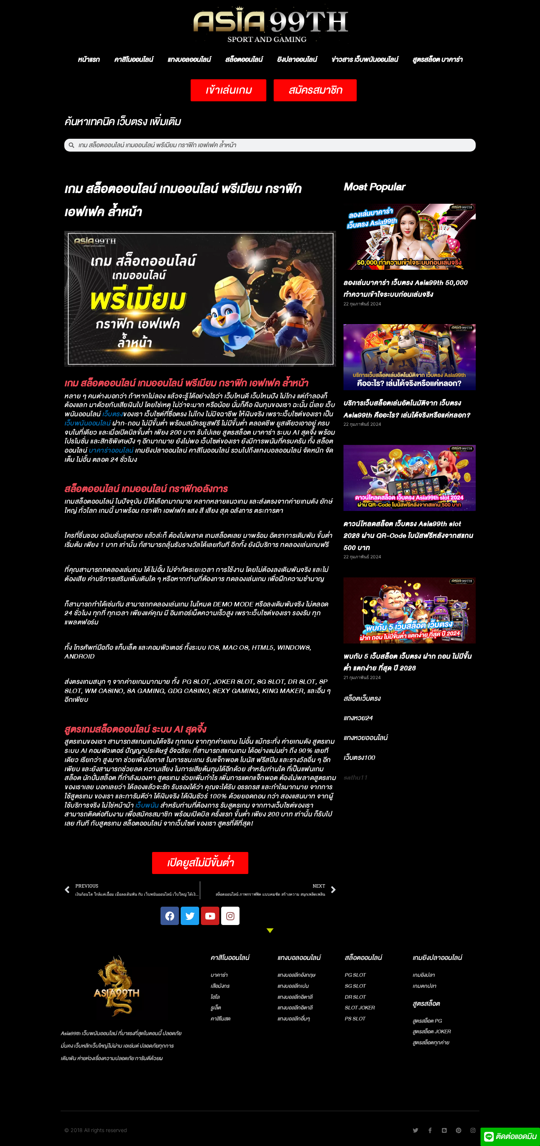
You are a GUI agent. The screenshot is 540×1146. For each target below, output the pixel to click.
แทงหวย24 (357, 718)
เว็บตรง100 (359, 758)
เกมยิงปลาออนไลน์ (437, 958)
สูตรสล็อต (426, 1003)
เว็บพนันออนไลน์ (87, 423)
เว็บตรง (112, 414)
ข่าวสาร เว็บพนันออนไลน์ (364, 59)
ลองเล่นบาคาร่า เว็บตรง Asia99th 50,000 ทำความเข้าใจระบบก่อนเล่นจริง (405, 289)
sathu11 (355, 777)
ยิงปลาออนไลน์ (297, 59)
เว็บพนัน (147, 805)
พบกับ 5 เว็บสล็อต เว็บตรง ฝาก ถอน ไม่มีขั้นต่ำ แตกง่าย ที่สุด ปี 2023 (407, 662)
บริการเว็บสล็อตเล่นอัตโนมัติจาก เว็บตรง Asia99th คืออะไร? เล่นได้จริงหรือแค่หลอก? (406, 409)
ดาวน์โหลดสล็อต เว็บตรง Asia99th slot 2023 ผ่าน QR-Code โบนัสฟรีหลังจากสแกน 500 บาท (408, 536)
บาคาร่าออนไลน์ (111, 450)
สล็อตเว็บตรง (361, 698)
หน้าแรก (89, 59)
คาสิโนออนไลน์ (133, 59)
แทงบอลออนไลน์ (189, 59)
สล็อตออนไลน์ (243, 59)
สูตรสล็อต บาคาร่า (437, 59)
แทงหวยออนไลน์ (365, 738)
